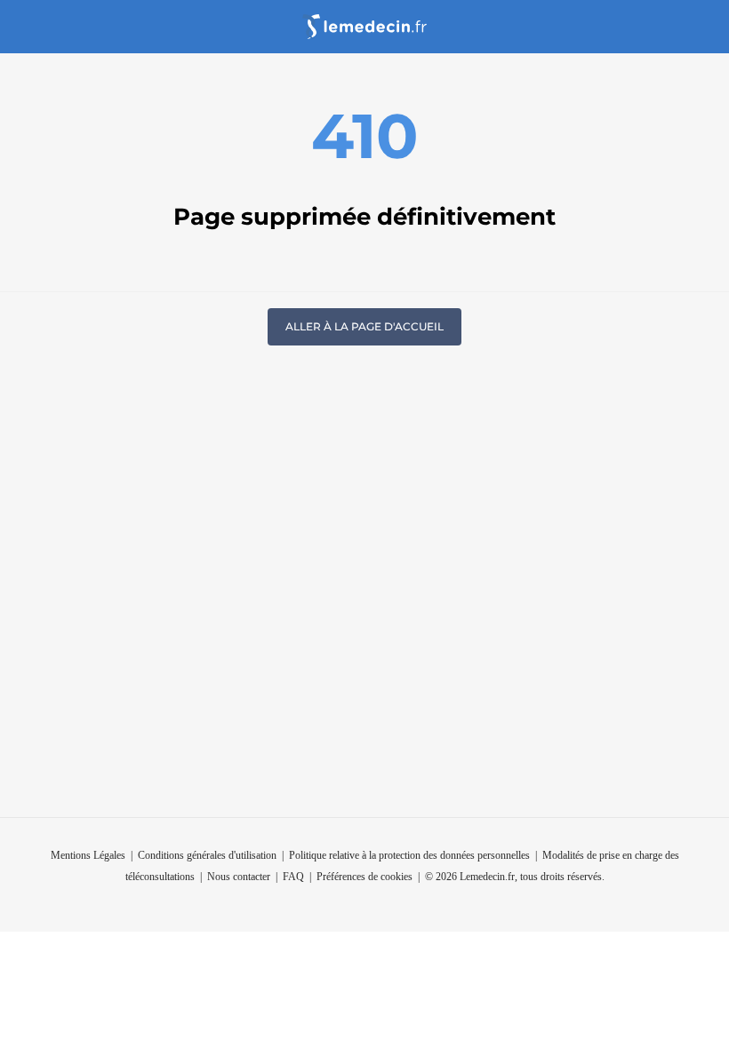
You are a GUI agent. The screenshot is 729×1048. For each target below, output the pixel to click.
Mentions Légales (88, 855)
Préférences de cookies (364, 876)
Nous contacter (238, 876)
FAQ (293, 876)
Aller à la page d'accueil (364, 326)
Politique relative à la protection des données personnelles (409, 855)
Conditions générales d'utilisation (207, 855)
